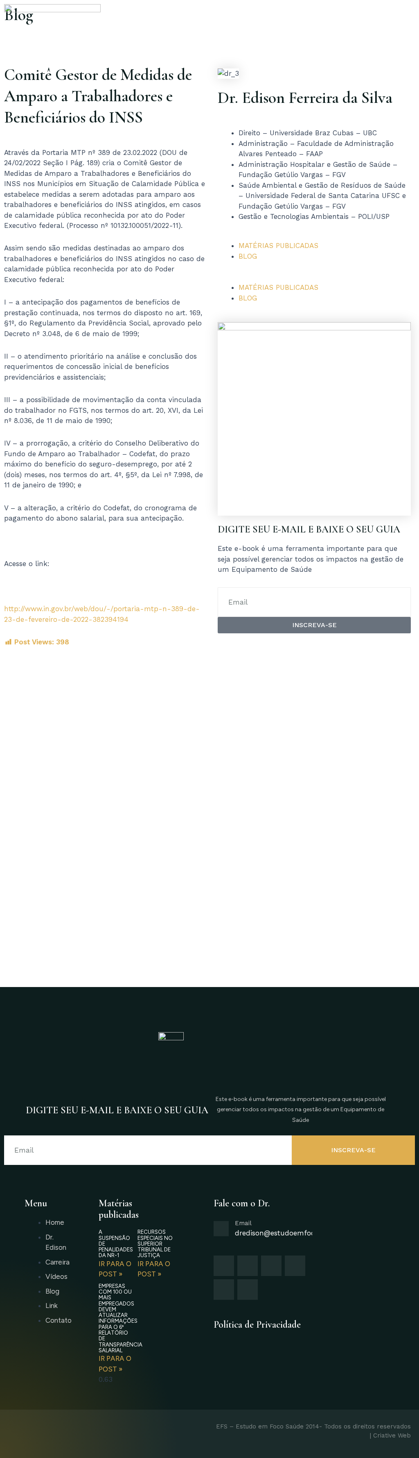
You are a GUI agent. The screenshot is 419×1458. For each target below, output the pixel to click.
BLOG (248, 256)
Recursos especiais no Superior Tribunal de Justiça (155, 1243)
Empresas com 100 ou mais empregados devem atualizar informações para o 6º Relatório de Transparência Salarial (120, 1318)
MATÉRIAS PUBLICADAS (278, 245)
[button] (314, 277)
